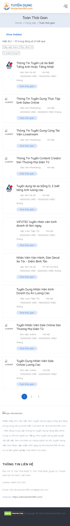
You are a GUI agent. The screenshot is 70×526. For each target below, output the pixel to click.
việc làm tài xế (27, 72)
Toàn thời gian (27, 86)
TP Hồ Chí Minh (50, 266)
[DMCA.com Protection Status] (14, 513)
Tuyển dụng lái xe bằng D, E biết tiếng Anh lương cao (37, 188)
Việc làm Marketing (30, 107)
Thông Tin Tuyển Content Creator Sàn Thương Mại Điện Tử (38, 160)
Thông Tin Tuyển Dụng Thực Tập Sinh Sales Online (38, 100)
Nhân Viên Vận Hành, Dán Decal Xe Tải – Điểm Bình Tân (38, 259)
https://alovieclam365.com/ (27, 496)
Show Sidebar (14, 34)
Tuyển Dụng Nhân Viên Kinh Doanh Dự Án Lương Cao (35, 291)
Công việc (30, 22)
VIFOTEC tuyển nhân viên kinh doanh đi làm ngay (36, 223)
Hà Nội (45, 72)
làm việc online (28, 334)
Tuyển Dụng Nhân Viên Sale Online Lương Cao (35, 363)
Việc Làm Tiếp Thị (29, 231)
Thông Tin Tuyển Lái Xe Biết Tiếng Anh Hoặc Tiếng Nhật (35, 65)
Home (18, 22)
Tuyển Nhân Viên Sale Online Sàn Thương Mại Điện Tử (38, 327)
